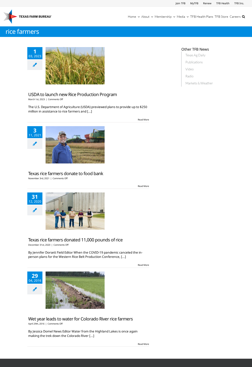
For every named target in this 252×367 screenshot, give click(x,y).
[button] (243, 16)
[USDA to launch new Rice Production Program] (75, 65)
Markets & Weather (199, 83)
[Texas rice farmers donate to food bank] (75, 144)
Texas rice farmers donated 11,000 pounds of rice (75, 240)
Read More (143, 119)
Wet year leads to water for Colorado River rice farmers (80, 319)
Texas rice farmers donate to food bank (65, 173)
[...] (89, 111)
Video (189, 69)
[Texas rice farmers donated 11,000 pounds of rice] (75, 211)
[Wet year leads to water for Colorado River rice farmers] (75, 290)
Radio (189, 76)
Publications (194, 62)
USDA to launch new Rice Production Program (72, 94)
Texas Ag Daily (195, 55)
